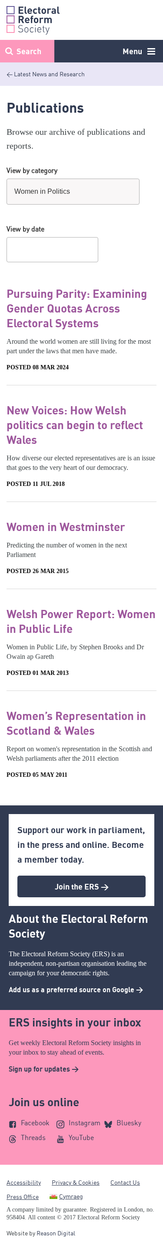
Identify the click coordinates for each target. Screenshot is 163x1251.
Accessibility (24, 1182)
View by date (25, 229)
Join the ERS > (82, 886)
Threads (33, 1137)
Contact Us (125, 1182)
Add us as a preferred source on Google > (76, 989)
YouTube (81, 1137)
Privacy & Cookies (76, 1182)
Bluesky (128, 1122)
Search (29, 51)
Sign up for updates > (44, 1069)
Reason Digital (56, 1233)
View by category (32, 170)
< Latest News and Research (46, 74)
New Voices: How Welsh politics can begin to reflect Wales (75, 424)
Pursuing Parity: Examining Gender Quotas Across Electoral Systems (77, 308)
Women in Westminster (66, 527)
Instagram (84, 1122)
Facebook (35, 1122)
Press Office (23, 1196)
